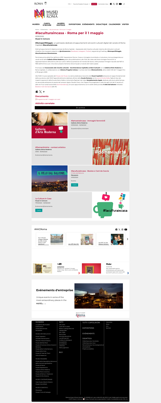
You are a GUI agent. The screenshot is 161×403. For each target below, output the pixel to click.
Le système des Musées (43, 324)
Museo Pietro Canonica (43, 372)
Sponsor (108, 328)
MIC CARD (62, 332)
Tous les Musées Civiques (80, 4)
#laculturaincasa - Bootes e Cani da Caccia (90, 171)
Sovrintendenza (62, 84)
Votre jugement (64, 347)
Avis (107, 326)
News (107, 324)
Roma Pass (62, 334)
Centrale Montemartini (42, 338)
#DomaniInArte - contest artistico (50, 147)
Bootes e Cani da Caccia (43, 87)
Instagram (81, 51)
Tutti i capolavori (91, 323)
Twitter (88, 51)
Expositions (75, 24)
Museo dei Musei (62, 76)
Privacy (87, 399)
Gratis (74, 185)
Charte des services (41, 328)
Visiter (125, 24)
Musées (36, 24)
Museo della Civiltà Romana (44, 349)
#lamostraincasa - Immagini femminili (88, 121)
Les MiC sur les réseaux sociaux (103, 243)
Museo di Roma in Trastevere (44, 374)
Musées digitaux (61, 24)
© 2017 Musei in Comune (75, 399)
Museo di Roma (40, 365)
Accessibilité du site (116, 399)
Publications (39, 326)
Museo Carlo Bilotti (41, 384)
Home (37, 29)
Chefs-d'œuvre (47, 24)
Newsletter (39, 330)
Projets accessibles (88, 349)
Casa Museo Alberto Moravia (44, 382)
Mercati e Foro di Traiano (43, 340)
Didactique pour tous (88, 343)
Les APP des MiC (73, 244)
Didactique (101, 24)
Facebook (74, 51)
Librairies (62, 345)
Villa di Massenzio (41, 355)
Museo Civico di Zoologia (43, 392)
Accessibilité (63, 342)
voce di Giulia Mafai (103, 78)
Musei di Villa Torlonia (42, 376)
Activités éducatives (65, 336)
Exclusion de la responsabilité (98, 399)
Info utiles (62, 324)
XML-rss (125, 399)
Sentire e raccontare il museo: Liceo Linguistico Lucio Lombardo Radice (67, 270)
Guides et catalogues (65, 340)
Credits (109, 399)
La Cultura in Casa (43, 198)
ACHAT (94, 4)
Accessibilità (63, 344)
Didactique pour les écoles (90, 341)
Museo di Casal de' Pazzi (43, 353)
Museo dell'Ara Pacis (42, 343)
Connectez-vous (103, 4)
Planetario (39, 390)
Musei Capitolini (40, 336)
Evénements (88, 24)
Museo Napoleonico (42, 367)
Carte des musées (64, 326)
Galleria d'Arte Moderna (43, 369)
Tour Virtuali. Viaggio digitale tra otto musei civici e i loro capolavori (43, 241)
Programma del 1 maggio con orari (48, 99)
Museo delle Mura (41, 351)
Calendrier (114, 24)
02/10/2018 (115, 270)
